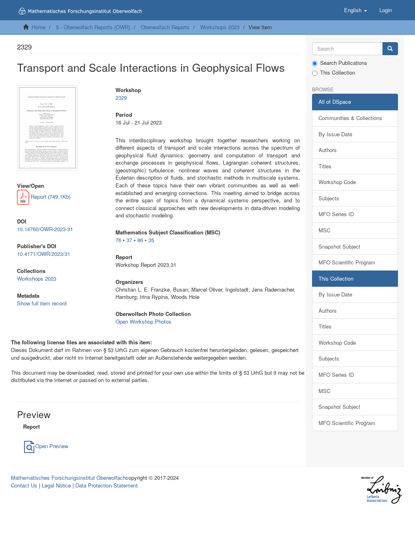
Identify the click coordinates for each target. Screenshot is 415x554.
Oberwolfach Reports (165, 27)
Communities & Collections (350, 118)
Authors (328, 150)
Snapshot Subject (339, 246)
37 (129, 240)
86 (140, 240)
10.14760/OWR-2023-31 (45, 229)
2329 (121, 97)
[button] (355, 10)
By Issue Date (335, 134)
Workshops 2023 (220, 27)
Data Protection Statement (106, 485)
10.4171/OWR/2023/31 (43, 254)
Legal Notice (56, 485)
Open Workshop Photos (143, 321)
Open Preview (51, 446)
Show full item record (41, 303)
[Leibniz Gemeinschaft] (381, 490)
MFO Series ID (336, 214)
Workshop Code (337, 182)
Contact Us (24, 485)
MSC (324, 230)
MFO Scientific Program (347, 262)
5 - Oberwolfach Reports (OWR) (93, 27)
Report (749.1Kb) (50, 196)
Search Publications (343, 63)
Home (38, 27)
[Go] (390, 49)
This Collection (337, 72)
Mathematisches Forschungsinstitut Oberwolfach (68, 477)
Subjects (329, 198)
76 (118, 240)
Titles (325, 166)
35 (151, 240)
